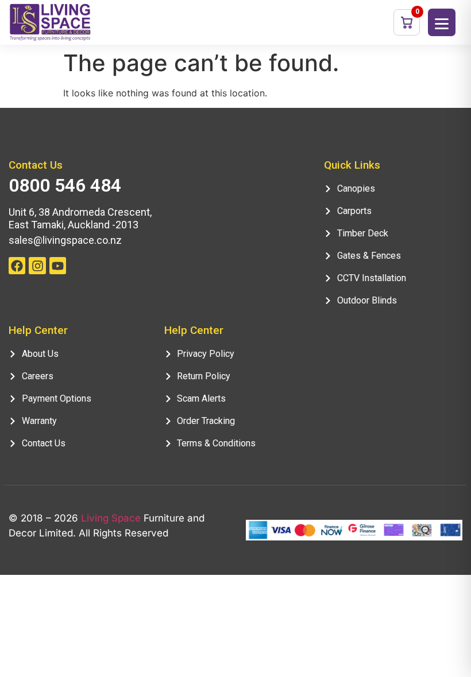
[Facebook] (17, 265)
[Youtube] (57, 265)
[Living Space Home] (50, 22)
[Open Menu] (441, 22)
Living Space (111, 518)
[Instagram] (37, 265)
